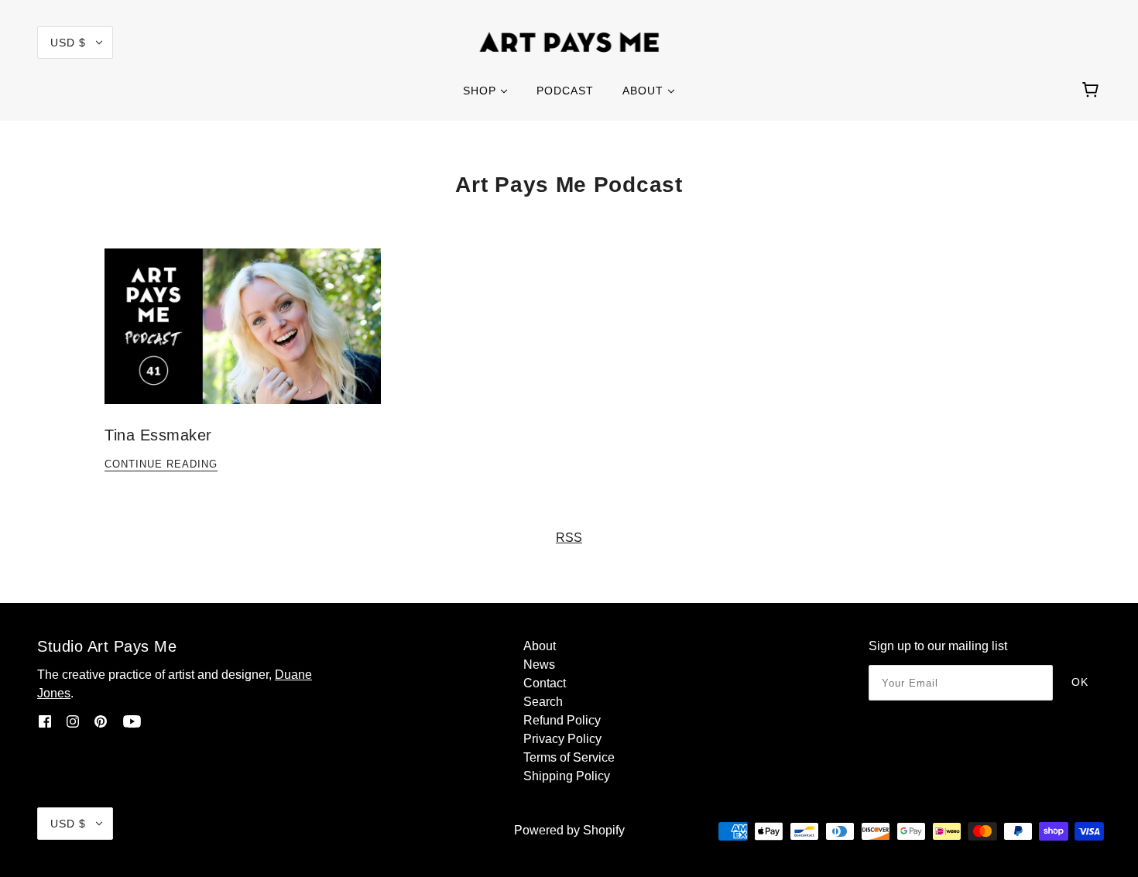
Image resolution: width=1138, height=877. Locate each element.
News (539, 664)
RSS (569, 537)
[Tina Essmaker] (243, 338)
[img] (45, 721)
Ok (1079, 682)
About (539, 646)
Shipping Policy (566, 776)
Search (543, 701)
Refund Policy (562, 720)
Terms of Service (569, 757)
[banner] (569, 41)
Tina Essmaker (158, 435)
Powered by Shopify (569, 830)
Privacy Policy (562, 738)
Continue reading (161, 464)
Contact (544, 683)
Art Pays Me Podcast (568, 185)
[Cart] (1092, 91)
